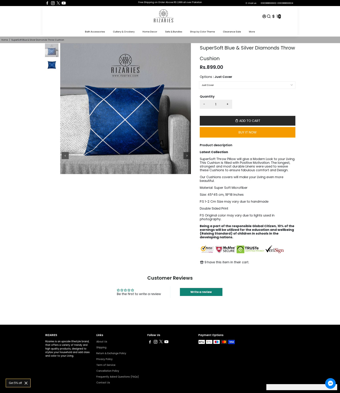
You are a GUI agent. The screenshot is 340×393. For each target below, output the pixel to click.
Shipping (101, 347)
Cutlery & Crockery (124, 31)
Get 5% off (15, 382)
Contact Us (103, 382)
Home (4, 39)
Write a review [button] (201, 292)
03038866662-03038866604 (277, 3)
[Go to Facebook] (47, 3)
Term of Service (105, 365)
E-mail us (251, 3)
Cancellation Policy (107, 371)
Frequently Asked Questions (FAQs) (117, 376)
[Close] (26, 383)
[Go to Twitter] (58, 3)
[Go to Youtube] (63, 3)
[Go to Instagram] (53, 3)
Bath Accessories (95, 31)
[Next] (187, 155)
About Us (101, 341)
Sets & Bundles (173, 31)
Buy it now (248, 132)
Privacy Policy (104, 359)
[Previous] (65, 155)
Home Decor (150, 31)
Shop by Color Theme (202, 31)
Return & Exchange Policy (111, 353)
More (252, 31)
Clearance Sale (232, 31)
